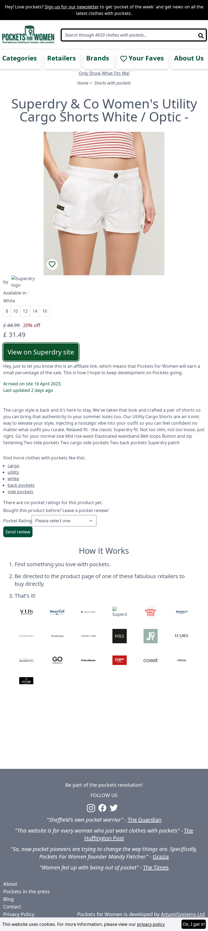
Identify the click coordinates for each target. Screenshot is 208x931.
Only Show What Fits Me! (104, 73)
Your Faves (146, 58)
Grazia (161, 856)
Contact (12, 906)
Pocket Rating (17, 521)
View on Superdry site (41, 351)
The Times (156, 867)
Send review (17, 532)
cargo (14, 466)
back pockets (21, 485)
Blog (8, 899)
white (13, 479)
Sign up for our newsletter (72, 7)
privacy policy (151, 924)
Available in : (15, 293)
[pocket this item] (52, 264)
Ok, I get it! (194, 924)
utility (13, 472)
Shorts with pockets (112, 83)
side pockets (20, 492)
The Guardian (144, 819)
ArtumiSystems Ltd (183, 914)
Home (83, 83)
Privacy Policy (18, 914)
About (10, 884)
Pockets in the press (26, 891)
